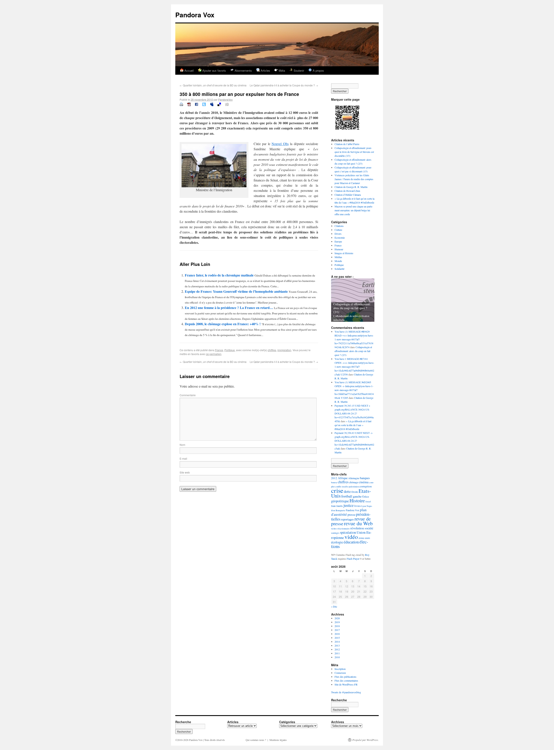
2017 (337, 630)
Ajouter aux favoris (213, 70)
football (346, 496)
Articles (265, 70)
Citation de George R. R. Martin (351, 187)
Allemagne (353, 478)
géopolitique (340, 500)
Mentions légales (278, 740)
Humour (339, 249)
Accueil (189, 70)
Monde (338, 261)
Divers (338, 233)
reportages (347, 519)
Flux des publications (345, 676)
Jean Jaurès (337, 506)
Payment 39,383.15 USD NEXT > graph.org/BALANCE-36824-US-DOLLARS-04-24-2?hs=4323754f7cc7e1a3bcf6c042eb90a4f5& (354, 413)
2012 (334, 478)
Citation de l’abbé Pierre (347, 144)
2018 (337, 626)
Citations (339, 226)
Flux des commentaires (346, 680)
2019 (337, 622)
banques (365, 478)
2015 (337, 637)
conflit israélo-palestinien (347, 486)
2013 (337, 645)
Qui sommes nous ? (256, 740)
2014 (337, 641)
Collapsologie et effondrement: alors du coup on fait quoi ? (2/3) (352, 308)
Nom (182, 444)
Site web (185, 472)
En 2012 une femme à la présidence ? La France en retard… (229, 307)
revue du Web (358, 523)
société (369, 528)
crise (337, 490)
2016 (337, 633)
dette (347, 491)
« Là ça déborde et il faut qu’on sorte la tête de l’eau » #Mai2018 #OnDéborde (353, 425)
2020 (337, 618)
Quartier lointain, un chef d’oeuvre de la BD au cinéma (213, 85)
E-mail (183, 458)
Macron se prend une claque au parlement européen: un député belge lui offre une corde (354, 210)
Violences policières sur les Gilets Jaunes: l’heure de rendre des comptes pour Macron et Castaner (354, 179)
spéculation (348, 532)
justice (348, 505)
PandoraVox (225, 99)
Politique (229, 350)
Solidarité (339, 268)
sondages (335, 532)
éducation (351, 542)
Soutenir (298, 70)
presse (351, 514)
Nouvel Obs (280, 143)
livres (357, 506)
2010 (337, 657)
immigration (284, 350)
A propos (318, 70)
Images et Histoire (344, 253)
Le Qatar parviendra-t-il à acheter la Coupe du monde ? (284, 85)
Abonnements (243, 70)
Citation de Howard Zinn (347, 190)
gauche (357, 496)
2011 (337, 653)
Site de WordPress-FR (346, 684)
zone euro (364, 538)
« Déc (334, 606)
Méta (281, 70)
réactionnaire (343, 528)
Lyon (363, 506)
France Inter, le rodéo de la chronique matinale (219, 275)
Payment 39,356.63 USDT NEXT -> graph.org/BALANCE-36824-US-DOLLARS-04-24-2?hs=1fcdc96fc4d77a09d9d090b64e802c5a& (354, 440)
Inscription (340, 669)
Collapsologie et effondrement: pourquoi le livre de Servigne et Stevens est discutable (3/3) (354, 151)
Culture (338, 229)
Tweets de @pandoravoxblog (346, 692)
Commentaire (188, 395)
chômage (353, 482)
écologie (337, 542)
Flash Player (353, 558)
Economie (340, 237)
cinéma (364, 482)
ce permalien (213, 354)
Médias (338, 257)
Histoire (357, 500)
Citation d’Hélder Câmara (348, 194)
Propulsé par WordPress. (365, 740)
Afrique (343, 478)
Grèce (365, 496)
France (219, 350)
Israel (368, 501)
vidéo (351, 537)
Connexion (340, 672)
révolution (357, 528)
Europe (338, 241)
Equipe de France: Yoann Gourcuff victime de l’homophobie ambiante (237, 291)
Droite (354, 491)
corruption (365, 486)
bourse (334, 482)
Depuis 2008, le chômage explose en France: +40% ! (223, 323)
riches (334, 528)
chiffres (272, 350)
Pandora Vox (194, 14)
